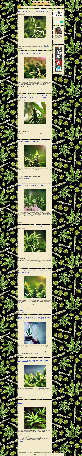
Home (19, 7)
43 (47, 448)
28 (26, 448)
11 (33, 447)
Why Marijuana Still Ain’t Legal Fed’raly (29, 53)
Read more (47, 46)
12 (35, 447)
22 (49, 447)
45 (50, 448)
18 (43, 447)
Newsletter (26, 7)
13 (36, 447)
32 (31, 448)
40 (43, 448)
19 (45, 447)
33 (33, 448)
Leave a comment (21, 91)
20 (46, 447)
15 (39, 447)
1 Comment (20, 48)
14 (38, 447)
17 (42, 447)
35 (35, 448)
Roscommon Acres (41, 2)
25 (21, 448)
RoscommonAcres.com (45, 454)
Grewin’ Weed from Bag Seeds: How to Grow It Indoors (34, 227)
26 (23, 448)
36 (37, 448)
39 (41, 448)
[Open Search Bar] (63, 7)
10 (32, 447)
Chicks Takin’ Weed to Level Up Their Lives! (30, 185)
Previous (20, 447)
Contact (31, 7)
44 (48, 448)
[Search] (61, 22)
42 (45, 448)
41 (44, 448)
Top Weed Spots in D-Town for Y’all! (28, 141)
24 (20, 448)
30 (28, 448)
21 (47, 447)
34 (34, 448)
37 (38, 448)
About (22, 7)
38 (40, 448)
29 (27, 448)
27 (24, 448)
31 (30, 448)
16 (40, 447)
